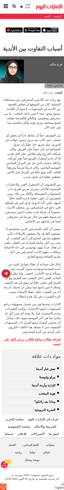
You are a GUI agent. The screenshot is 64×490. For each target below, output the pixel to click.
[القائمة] (14, 6)
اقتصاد (12, 444)
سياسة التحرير (14, 419)
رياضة (18, 452)
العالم (46, 452)
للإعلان (22, 434)
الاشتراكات (38, 434)
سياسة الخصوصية (19, 426)
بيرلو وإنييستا (47, 377)
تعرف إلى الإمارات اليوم (43, 419)
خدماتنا (9, 434)
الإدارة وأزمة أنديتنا (43, 385)
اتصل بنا (54, 434)
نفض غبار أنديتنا (45, 369)
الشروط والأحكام (45, 426)
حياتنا (32, 452)
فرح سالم (48, 92)
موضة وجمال (32, 459)
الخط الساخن (31, 444)
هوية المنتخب (47, 393)
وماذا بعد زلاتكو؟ (44, 401)
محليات (50, 444)
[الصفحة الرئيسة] (49, 5)
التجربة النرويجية (44, 410)
